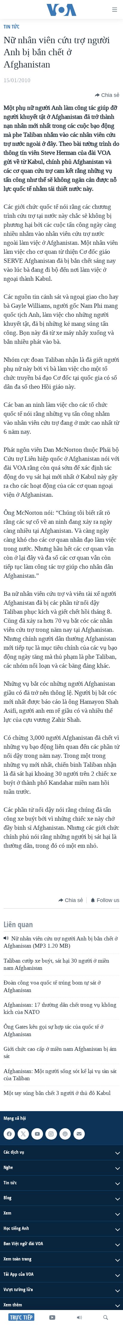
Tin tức (11, 26)
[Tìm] (106, 1317)
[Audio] (79, 1317)
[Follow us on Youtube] (37, 1134)
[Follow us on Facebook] (9, 1134)
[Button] (107, 95)
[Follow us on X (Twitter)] (23, 1134)
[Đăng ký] (79, 1134)
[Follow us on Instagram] (51, 1134)
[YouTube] (52, 1317)
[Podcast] (65, 1134)
